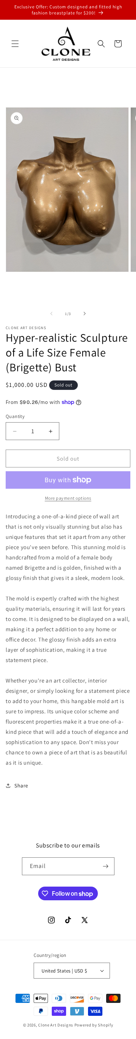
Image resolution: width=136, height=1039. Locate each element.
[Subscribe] (105, 866)
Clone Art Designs (55, 1025)
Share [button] (21, 785)
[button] (15, 43)
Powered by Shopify (93, 1025)
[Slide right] (84, 313)
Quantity (15, 416)
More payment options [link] (68, 498)
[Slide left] (51, 313)
